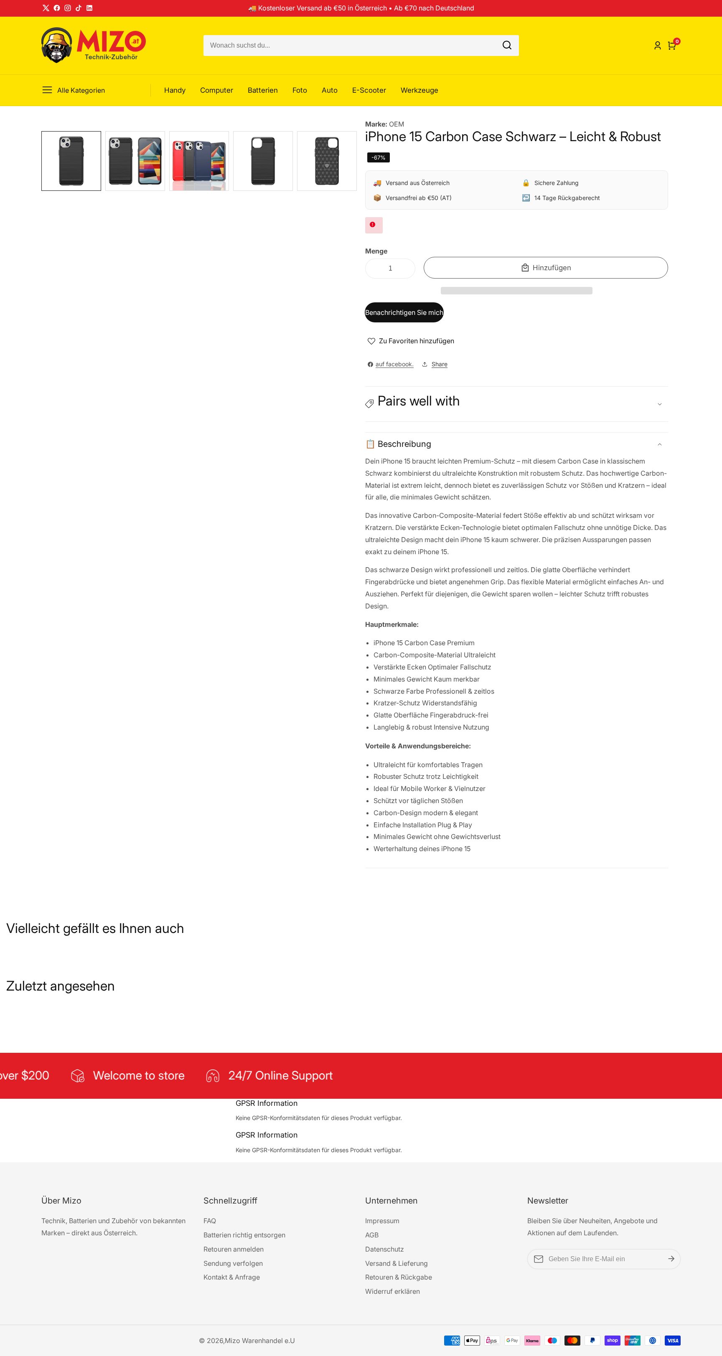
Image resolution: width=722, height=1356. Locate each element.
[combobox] (361, 45)
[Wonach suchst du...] (507, 45)
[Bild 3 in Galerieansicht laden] (199, 161)
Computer (216, 90)
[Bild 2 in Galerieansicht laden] (135, 161)
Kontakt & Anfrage (231, 1277)
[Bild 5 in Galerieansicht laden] (327, 161)
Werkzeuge (419, 90)
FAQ (209, 1221)
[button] (516, 290)
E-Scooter (369, 90)
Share (439, 364)
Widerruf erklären (392, 1291)
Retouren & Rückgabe (398, 1277)
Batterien (263, 90)
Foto (299, 90)
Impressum (382, 1221)
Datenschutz (384, 1249)
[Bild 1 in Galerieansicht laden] (71, 161)
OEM (396, 124)
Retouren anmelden (233, 1249)
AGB (372, 1235)
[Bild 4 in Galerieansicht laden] (263, 161)
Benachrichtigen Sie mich (404, 312)
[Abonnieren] (671, 1259)
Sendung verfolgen (233, 1263)
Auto (330, 90)
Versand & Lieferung (396, 1263)
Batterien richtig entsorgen (244, 1235)
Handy (175, 90)
